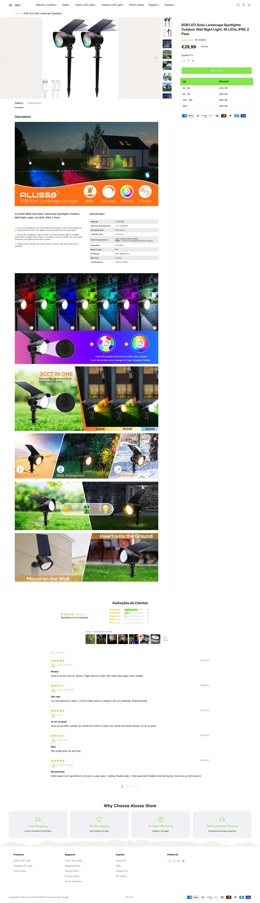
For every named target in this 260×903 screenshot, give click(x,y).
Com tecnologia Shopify (57, 897)
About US (121, 860)
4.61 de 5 (80, 614)
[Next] (155, 58)
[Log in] (243, 4)
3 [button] (130, 786)
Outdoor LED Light (112, 4)
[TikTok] (178, 861)
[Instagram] (174, 861)
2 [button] (126, 786)
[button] (115, 610)
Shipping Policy (72, 866)
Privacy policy (72, 876)
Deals (65, 4)
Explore (169, 4)
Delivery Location (46, 4)
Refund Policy (72, 871)
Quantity (187, 55)
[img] (58, 660)
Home (18, 13)
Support (154, 4)
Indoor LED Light (85, 4)
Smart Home (136, 4)
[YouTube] (183, 861)
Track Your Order (73, 860)
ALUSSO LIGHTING (35, 897)
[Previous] (5, 58)
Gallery (19, 103)
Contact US (122, 871)
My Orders (121, 876)
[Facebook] (169, 861)
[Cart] (249, 4)
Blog (118, 866)
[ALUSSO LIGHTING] (15, 5)
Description (34, 103)
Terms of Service (73, 881)
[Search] (238, 4)
